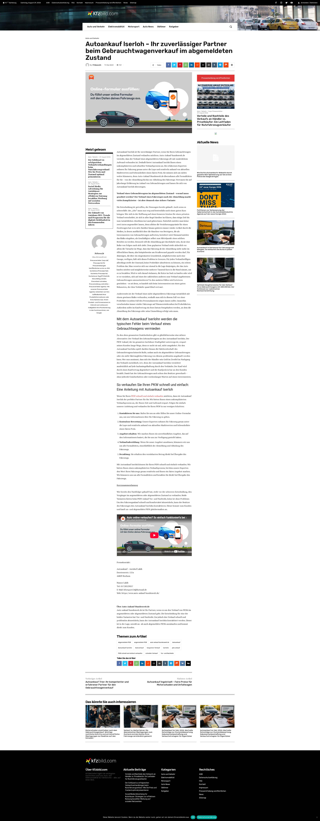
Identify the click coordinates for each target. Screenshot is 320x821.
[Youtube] (291, 2)
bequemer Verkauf (153, 648)
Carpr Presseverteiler (215, 111)
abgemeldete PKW (124, 642)
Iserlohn (166, 648)
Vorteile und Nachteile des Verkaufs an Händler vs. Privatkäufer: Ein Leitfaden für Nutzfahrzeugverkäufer (214, 120)
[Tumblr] (214, 64)
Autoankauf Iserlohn (125, 648)
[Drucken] (208, 64)
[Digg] (188, 663)
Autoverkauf (139, 648)
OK (193, 817)
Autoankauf (176, 642)
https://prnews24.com (99, 257)
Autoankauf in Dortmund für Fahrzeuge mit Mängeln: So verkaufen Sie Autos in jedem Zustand (215, 249)
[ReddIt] (197, 64)
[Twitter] (286, 2)
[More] (231, 64)
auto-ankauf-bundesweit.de (159, 642)
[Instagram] (281, 2)
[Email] (203, 64)
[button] (230, 26)
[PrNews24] (88, 65)
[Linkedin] (191, 64)
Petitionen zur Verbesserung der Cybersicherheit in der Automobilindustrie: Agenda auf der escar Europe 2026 (215, 212)
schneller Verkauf (152, 653)
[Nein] (317, 817)
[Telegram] (220, 64)
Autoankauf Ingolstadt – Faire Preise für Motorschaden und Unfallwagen (169, 683)
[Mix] (226, 64)
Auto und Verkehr (92, 38)
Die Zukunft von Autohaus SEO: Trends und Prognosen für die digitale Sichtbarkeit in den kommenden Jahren (99, 218)
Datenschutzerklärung (207, 817)
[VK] (182, 663)
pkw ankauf (176, 648)
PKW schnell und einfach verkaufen (147, 396)
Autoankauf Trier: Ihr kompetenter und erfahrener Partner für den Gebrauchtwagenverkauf (107, 685)
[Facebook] (276, 2)
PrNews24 (97, 65)
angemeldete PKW (140, 642)
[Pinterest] (180, 64)
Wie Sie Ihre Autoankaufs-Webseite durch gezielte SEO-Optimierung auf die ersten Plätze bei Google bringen (214, 174)
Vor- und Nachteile (167, 653)
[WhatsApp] (185, 64)
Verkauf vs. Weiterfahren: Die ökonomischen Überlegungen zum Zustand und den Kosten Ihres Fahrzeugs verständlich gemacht (138, 733)
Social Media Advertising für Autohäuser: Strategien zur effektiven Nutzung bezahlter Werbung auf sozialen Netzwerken (97, 194)
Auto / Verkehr (93, 157)
